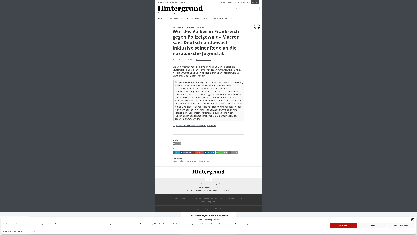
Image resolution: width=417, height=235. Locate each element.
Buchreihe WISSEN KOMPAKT (219, 18)
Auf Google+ (199, 152)
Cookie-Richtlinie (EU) (234, 198)
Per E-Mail (234, 152)
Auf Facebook (187, 152)
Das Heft (255, 2)
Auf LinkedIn (210, 152)
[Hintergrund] (180, 9)
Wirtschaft (168, 18)
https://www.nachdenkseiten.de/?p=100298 (194, 125)
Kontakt (237, 2)
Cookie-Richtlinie (8, 231)
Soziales (186, 18)
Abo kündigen (213, 190)
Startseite (224, 2)
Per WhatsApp (222, 152)
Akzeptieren (343, 225)
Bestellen (203, 190)
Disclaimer (222, 184)
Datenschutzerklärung (21, 231)
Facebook (174, 2)
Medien (204, 18)
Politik (159, 18)
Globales (177, 18)
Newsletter (182, 2)
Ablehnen (372, 225)
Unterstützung (245, 2)
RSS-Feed (159, 2)
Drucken (178, 143)
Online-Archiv (225, 190)
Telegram (168, 2)
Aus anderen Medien (203, 60)
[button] (413, 219)
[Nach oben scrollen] (208, 179)
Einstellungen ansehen (400, 225)
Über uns (230, 2)
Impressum (32, 231)
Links (214, 202)
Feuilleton (195, 18)
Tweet (177, 152)
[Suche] (258, 8)
